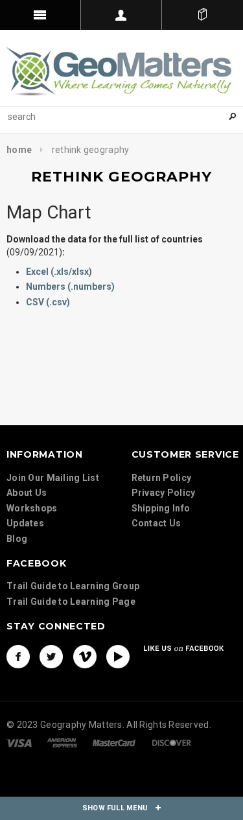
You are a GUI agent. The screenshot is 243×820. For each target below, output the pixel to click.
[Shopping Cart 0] (202, 15)
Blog (16, 538)
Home (19, 150)
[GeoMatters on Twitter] (51, 656)
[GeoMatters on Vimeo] (85, 656)
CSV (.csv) (48, 302)
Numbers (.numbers (68, 286)
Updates (25, 523)
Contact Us (156, 523)
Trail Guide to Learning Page (70, 601)
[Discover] (171, 742)
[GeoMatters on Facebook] (18, 656)
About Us (26, 492)
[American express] (62, 742)
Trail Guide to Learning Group (72, 586)
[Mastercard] (114, 742)
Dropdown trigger (121, 15)
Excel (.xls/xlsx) (59, 271)
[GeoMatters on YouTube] (118, 656)
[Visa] (19, 742)
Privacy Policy (164, 492)
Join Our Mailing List (52, 478)
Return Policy (162, 478)
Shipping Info (161, 508)
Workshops (32, 508)
